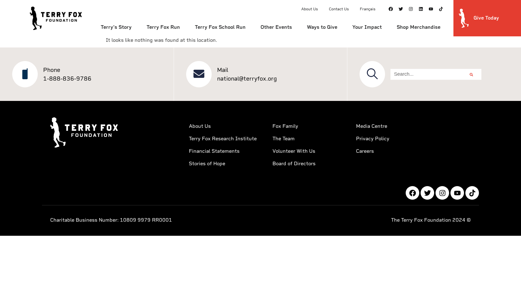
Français (368, 9)
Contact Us (339, 9)
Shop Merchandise (418, 27)
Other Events (276, 27)
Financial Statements (214, 151)
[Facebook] (390, 9)
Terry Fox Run (163, 27)
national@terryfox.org (247, 78)
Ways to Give (322, 27)
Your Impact (367, 27)
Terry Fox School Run (220, 27)
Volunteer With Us (293, 151)
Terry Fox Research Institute (223, 138)
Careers (365, 151)
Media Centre (371, 126)
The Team (283, 138)
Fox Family (285, 126)
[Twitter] (400, 9)
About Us (309, 9)
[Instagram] (410, 9)
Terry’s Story (116, 27)
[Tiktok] (441, 9)
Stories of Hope (207, 163)
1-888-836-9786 (67, 78)
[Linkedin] (421, 9)
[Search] (471, 74)
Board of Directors (294, 163)
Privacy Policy (372, 138)
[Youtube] (431, 9)
